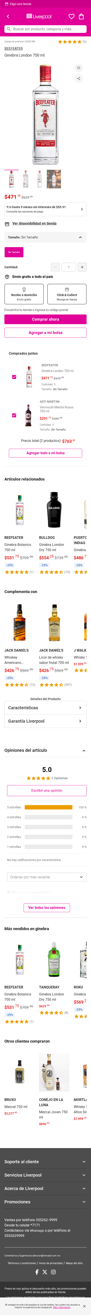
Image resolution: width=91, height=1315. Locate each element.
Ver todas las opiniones (46, 908)
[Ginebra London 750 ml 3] (40, 179)
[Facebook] (37, 1272)
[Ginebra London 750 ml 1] (11, 179)
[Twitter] (44, 1272)
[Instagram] (53, 1272)
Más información (61, 1307)
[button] (69, 41)
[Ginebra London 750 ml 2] (26, 179)
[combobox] (47, 877)
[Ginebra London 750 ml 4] (54, 179)
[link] (19, 531)
